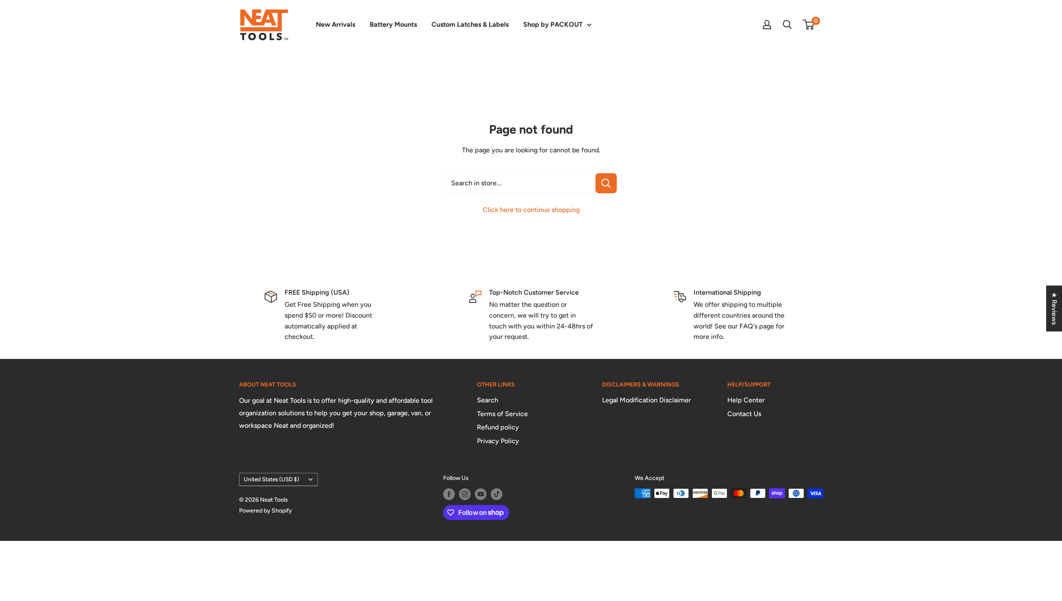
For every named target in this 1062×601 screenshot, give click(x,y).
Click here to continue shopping (531, 210)
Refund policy (498, 427)
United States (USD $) (271, 479)
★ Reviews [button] (1054, 308)
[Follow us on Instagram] (465, 494)
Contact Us (744, 414)
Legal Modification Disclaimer (646, 400)
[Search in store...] (606, 183)
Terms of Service (502, 414)
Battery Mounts (393, 24)
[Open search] (787, 24)
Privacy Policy (498, 441)
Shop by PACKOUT (553, 24)
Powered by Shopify (265, 510)
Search (487, 400)
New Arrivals (335, 24)
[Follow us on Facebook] (449, 494)
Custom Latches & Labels (470, 24)
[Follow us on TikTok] (496, 494)
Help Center (746, 400)
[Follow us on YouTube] (481, 494)
